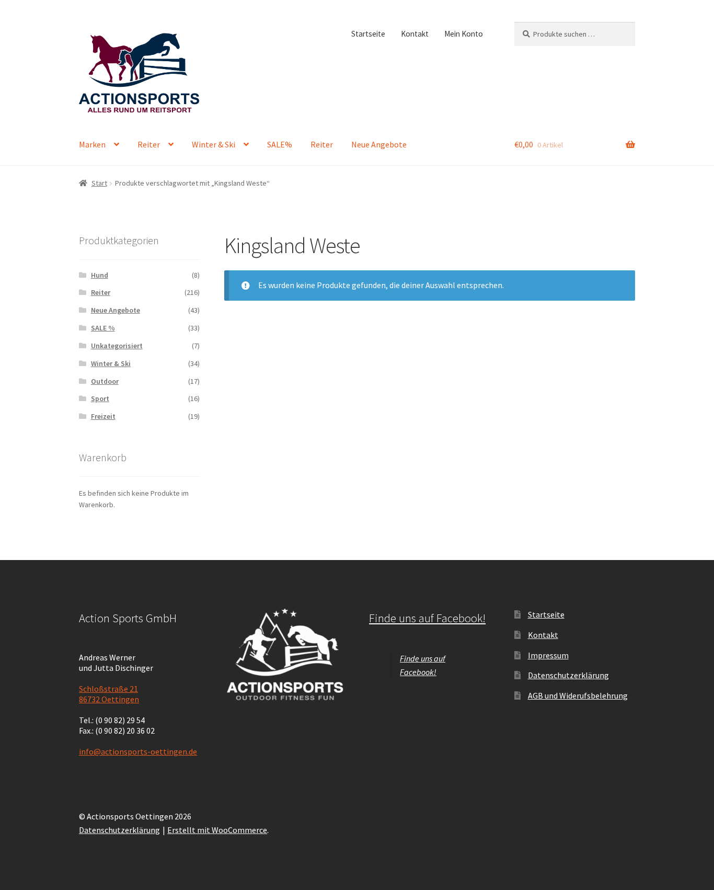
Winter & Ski (213, 144)
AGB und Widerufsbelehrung (578, 695)
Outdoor (105, 381)
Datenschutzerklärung (568, 675)
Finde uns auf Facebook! (427, 618)
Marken (92, 144)
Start (99, 183)
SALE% (279, 144)
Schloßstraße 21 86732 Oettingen (109, 693)
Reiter (148, 144)
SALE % (103, 328)
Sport (100, 398)
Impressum (548, 655)
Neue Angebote (379, 144)
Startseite (368, 34)
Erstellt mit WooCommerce (217, 830)
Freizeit (103, 416)
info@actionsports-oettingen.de (138, 751)
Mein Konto (463, 34)
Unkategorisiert (117, 345)
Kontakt (415, 34)
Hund (99, 275)
